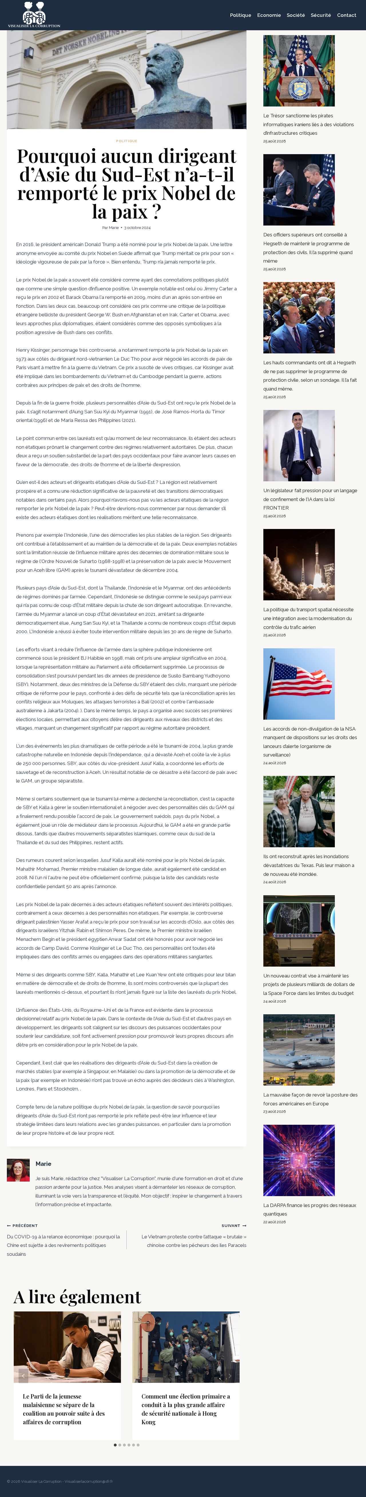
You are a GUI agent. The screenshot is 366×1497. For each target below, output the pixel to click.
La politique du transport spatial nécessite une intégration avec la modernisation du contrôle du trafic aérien (308, 618)
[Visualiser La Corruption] (34, 15)
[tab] (115, 1445)
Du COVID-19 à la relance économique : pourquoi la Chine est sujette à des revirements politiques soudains (63, 1240)
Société (296, 15)
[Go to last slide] (23, 1376)
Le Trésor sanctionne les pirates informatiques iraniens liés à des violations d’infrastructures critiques (308, 124)
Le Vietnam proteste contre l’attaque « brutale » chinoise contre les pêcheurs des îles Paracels (194, 1235)
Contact (346, 15)
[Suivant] (230, 1376)
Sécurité (321, 15)
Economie (269, 15)
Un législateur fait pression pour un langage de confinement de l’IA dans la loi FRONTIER (310, 499)
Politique (240, 15)
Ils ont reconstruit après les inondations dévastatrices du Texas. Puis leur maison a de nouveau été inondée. (308, 865)
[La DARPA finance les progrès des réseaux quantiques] (311, 1160)
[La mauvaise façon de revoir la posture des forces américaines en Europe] (311, 1050)
